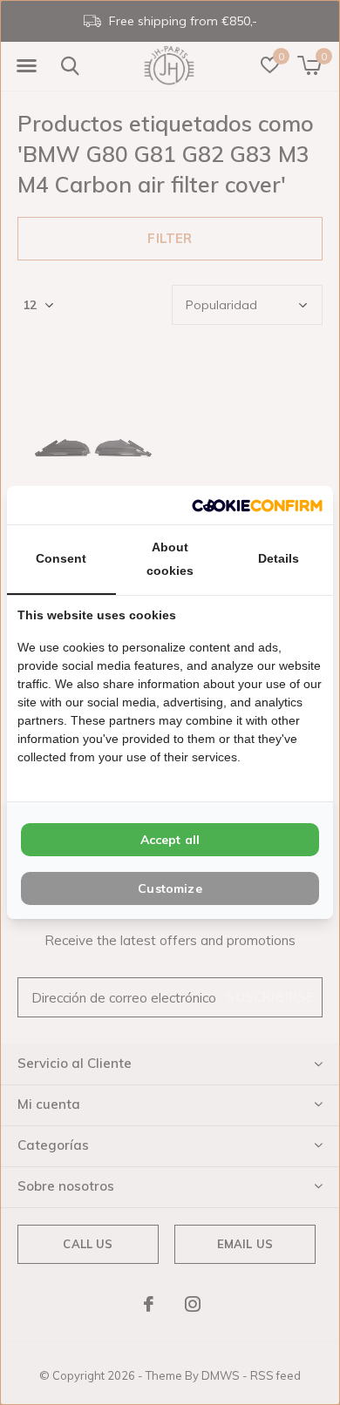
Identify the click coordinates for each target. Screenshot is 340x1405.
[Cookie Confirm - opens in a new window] (257, 504)
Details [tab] (278, 558)
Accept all (170, 840)
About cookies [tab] (170, 559)
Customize (170, 888)
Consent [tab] (61, 558)
